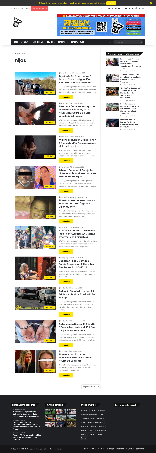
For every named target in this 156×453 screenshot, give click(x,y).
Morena (101, 426)
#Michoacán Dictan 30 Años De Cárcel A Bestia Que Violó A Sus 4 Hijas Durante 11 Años (77, 327)
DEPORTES (62, 42)
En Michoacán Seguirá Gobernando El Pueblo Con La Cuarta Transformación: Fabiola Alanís (130, 64)
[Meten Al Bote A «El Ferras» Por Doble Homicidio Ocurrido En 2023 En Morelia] (112, 123)
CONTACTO (140, 449)
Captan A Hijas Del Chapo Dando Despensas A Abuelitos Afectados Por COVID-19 (76, 264)
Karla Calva (64, 103)
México (83, 430)
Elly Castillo (64, 227)
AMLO (93, 411)
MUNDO (50, 42)
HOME (15, 42)
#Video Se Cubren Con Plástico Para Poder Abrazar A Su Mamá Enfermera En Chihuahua (77, 234)
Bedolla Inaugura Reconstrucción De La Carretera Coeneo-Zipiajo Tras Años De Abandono (129, 109)
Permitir (111, 3)
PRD (90, 430)
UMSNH (83, 434)
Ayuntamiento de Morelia (89, 414)
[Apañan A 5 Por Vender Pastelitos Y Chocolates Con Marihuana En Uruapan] (112, 78)
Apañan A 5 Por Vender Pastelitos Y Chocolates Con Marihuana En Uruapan (76, 8)
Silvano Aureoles (100, 430)
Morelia (93, 426)
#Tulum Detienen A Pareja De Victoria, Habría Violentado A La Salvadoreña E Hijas (77, 173)
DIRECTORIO (120, 449)
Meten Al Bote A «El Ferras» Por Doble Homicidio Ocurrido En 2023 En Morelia (129, 123)
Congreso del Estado (87, 418)
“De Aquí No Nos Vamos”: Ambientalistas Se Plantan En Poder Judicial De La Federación (130, 93)
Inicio (18, 53)
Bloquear (102, 3)
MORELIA (24, 42)
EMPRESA (110, 449)
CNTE (102, 414)
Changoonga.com (56, 449)
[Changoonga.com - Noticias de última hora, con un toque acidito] (17, 21)
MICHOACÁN (38, 42)
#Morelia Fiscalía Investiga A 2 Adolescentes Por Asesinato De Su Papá (77, 294)
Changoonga (64, 167)
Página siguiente (89, 387)
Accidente (84, 411)
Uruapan (92, 434)
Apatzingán (101, 411)
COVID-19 (100, 418)
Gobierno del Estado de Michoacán (92, 422)
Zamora (83, 438)
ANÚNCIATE (130, 449)
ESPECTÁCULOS (77, 42)
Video (100, 434)
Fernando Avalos (65, 73)
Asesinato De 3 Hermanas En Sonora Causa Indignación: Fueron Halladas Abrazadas (75, 79)
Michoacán (84, 426)
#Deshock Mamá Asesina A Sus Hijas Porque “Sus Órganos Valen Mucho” (77, 203)
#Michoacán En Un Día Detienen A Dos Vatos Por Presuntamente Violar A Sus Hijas (77, 143)
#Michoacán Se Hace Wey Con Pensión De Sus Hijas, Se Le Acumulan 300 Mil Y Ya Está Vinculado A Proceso (77, 111)
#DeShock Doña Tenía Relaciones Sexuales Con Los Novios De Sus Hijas (75, 357)
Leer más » (66, 97)
